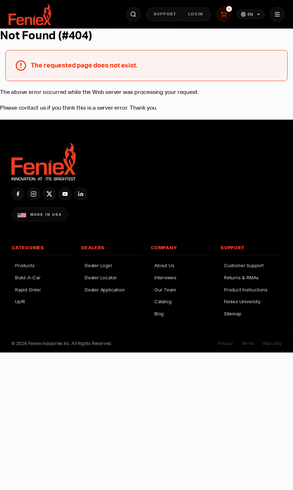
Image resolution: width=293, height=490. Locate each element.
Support (165, 14)
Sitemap (233, 313)
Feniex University (242, 301)
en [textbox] (250, 14)
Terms (248, 343)
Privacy (225, 343)
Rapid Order (28, 289)
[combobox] (250, 14)
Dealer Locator (101, 277)
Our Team (165, 289)
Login (195, 14)
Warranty (272, 343)
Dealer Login (98, 265)
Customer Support (244, 265)
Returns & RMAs (241, 277)
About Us (164, 265)
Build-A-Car (28, 277)
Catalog (163, 301)
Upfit (20, 301)
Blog (159, 313)
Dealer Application (104, 289)
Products (24, 265)
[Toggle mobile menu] (277, 14)
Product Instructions (246, 289)
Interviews (165, 277)
